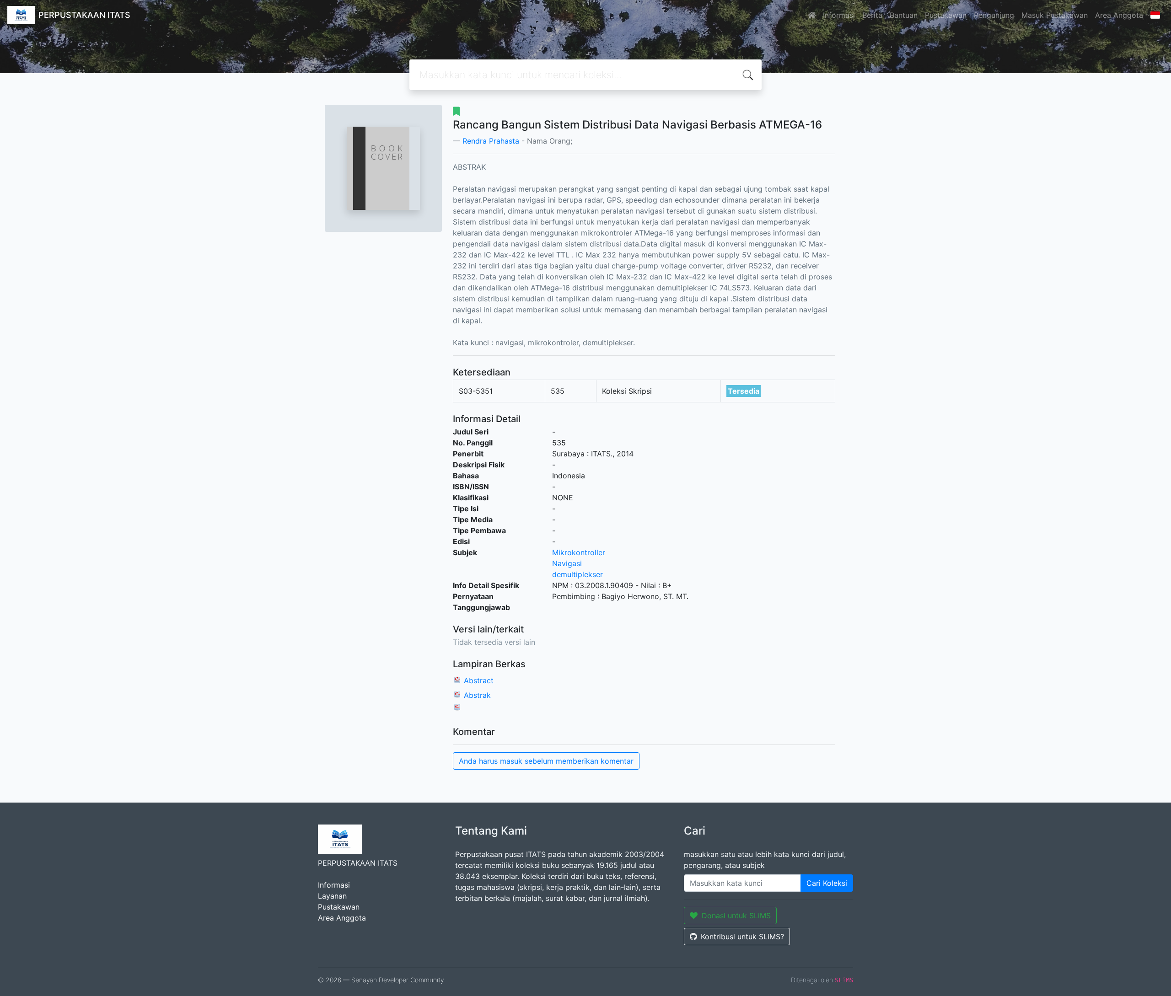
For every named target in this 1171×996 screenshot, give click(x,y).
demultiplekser (577, 574)
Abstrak (477, 695)
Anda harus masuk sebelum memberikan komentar (546, 761)
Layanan (332, 895)
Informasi (839, 15)
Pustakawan (946, 15)
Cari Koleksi (826, 883)
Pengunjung (994, 15)
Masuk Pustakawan (1054, 15)
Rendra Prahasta (490, 140)
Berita (872, 15)
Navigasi (567, 563)
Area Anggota (1119, 15)
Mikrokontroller (578, 552)
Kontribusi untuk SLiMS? (742, 936)
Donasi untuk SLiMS (736, 915)
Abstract (479, 680)
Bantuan (904, 15)
